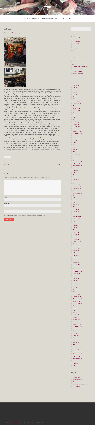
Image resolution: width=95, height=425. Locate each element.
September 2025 (77, 110)
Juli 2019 (75, 280)
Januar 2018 (76, 322)
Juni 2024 (75, 145)
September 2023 (77, 166)
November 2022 (77, 188)
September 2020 (77, 248)
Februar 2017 (76, 347)
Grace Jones (76, 41)
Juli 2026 (75, 87)
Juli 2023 (75, 170)
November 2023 (77, 161)
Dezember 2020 (77, 241)
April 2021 (76, 232)
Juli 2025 (75, 115)
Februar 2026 (76, 99)
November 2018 (77, 299)
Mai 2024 (75, 147)
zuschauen (85, 67)
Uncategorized (56, 157)
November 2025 (77, 106)
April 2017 (76, 342)
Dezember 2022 (77, 186)
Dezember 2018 (77, 297)
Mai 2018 (75, 313)
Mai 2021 (75, 230)
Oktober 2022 (77, 191)
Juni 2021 (75, 228)
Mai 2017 (75, 340)
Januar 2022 (76, 211)
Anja (74, 69)
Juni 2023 (75, 172)
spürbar (6, 164)
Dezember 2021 (77, 214)
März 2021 (76, 234)
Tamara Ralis (76, 67)
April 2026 (76, 94)
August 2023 (76, 168)
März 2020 (76, 262)
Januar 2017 (76, 349)
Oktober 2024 (77, 136)
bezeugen (80, 73)
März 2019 (76, 290)
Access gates (76, 377)
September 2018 (77, 303)
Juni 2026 (75, 90)
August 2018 (76, 306)
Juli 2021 (75, 225)
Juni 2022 (75, 200)
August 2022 (76, 195)
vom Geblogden (67, 18)
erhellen (80, 71)
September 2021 (77, 221)
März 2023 (76, 179)
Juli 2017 (75, 336)
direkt (75, 50)
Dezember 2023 (77, 159)
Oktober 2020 (77, 246)
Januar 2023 (76, 184)
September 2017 (77, 331)
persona (75, 48)
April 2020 (76, 260)
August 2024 (76, 140)
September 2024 (77, 138)
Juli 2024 (75, 143)
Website (5, 209)
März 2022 (76, 207)
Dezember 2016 (77, 352)
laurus (75, 46)
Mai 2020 (75, 257)
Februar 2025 (76, 126)
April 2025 (76, 122)
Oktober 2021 (77, 218)
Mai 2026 (75, 92)
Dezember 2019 (77, 269)
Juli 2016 (75, 363)
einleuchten (81, 69)
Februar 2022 (76, 209)
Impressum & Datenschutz (50, 18)
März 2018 (76, 317)
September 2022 (77, 193)
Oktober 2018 (77, 301)
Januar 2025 (76, 129)
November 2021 (77, 216)
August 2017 (76, 333)
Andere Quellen (77, 379)
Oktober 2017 (77, 329)
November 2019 (77, 271)
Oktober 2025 (77, 108)
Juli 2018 (75, 308)
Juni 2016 (75, 365)
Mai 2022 (75, 202)
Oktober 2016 (77, 356)
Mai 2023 (75, 175)
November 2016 (77, 354)
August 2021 (76, 223)
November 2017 (77, 326)
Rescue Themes (14, 422)
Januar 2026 (76, 101)
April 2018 (76, 315)
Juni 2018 (75, 310)
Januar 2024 (76, 156)
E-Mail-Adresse (7, 203)
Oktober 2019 (77, 273)
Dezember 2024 (77, 131)
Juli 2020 (75, 253)
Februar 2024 (76, 154)
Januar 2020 (76, 267)
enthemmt (76, 43)
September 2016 (77, 359)
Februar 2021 (76, 237)
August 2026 (76, 85)
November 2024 (77, 133)
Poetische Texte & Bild (79, 384)
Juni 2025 (75, 117)
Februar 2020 (76, 264)
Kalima (21, 33)
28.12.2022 (57, 164)
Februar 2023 (76, 182)
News (74, 382)
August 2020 (76, 250)
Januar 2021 (76, 239)
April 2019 (76, 287)
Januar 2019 (76, 294)
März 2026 (76, 97)
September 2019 (77, 276)
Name (5, 197)
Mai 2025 (75, 120)
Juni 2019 (75, 283)
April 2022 (76, 205)
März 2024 (76, 152)
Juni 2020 (75, 255)
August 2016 (76, 361)
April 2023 (76, 177)
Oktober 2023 (77, 163)
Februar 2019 (76, 292)
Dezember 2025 (77, 103)
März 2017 (76, 345)
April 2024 (76, 149)
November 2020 (77, 244)
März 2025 (76, 124)
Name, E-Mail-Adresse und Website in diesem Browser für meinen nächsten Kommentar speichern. (25, 215)
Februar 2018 (76, 319)
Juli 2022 (75, 198)
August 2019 (76, 278)
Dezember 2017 (77, 324)
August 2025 (76, 113)
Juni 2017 (75, 338)
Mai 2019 (75, 285)
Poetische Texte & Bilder (31, 18)
